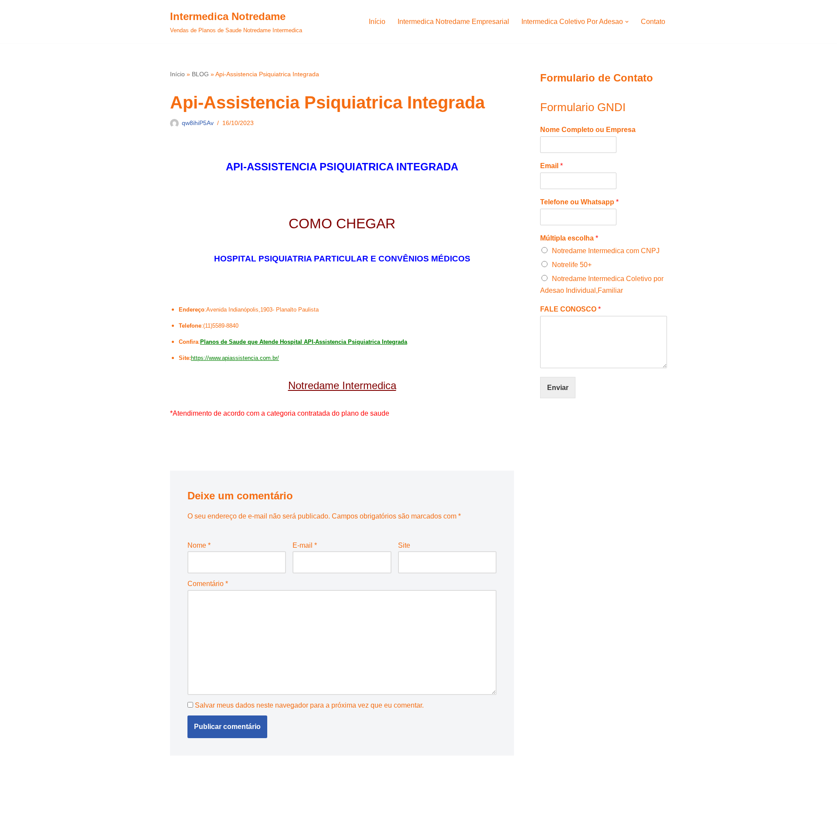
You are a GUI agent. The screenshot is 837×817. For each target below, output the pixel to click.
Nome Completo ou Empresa (588, 129)
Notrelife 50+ (572, 264)
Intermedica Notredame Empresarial (453, 21)
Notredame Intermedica (342, 385)
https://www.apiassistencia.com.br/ (235, 358)
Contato (653, 21)
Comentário (207, 583)
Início (377, 21)
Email (551, 166)
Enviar (557, 387)
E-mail (305, 545)
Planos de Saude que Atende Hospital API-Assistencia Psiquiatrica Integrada (303, 342)
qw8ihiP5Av (198, 122)
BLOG (200, 74)
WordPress (239, 806)
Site (404, 545)
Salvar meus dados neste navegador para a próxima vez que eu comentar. (309, 705)
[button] (627, 22)
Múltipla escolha (569, 238)
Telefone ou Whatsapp (579, 202)
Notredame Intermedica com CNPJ (606, 250)
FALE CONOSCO (570, 309)
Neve (178, 806)
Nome (199, 545)
